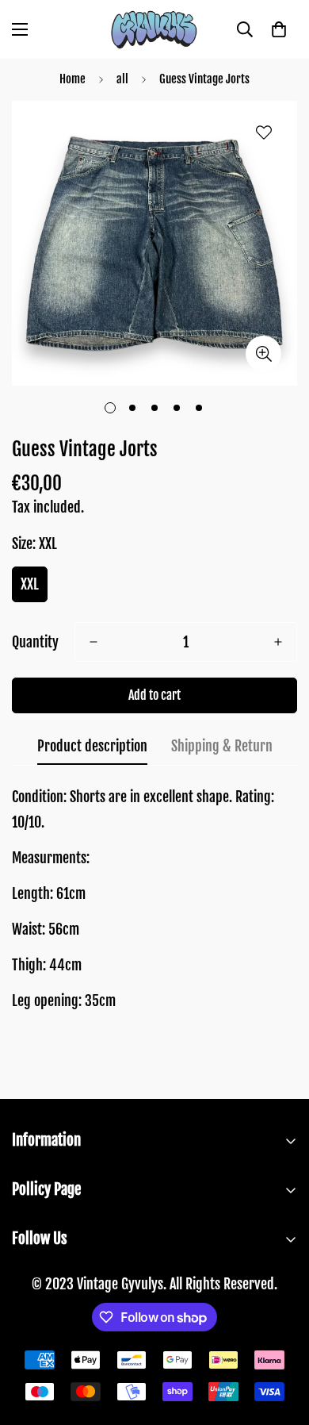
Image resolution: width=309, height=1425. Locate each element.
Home (72, 78)
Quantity (35, 642)
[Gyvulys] (154, 29)
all (122, 78)
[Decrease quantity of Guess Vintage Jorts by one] (93, 642)
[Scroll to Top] (280, 1341)
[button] (279, 29)
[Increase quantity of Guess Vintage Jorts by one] (278, 642)
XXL (30, 584)
